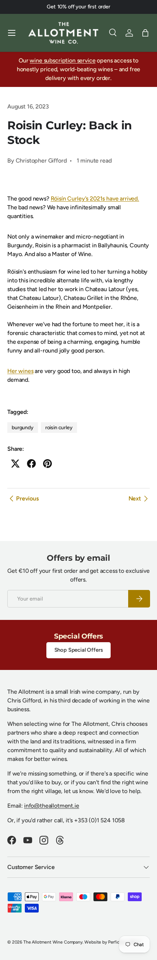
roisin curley (59, 427)
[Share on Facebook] (31, 464)
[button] (145, 33)
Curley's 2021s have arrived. (95, 198)
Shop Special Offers (78, 650)
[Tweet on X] (15, 464)
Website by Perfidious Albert (112, 942)
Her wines (20, 370)
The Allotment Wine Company (53, 942)
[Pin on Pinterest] (47, 464)
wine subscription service (62, 60)
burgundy (23, 427)
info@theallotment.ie (51, 805)
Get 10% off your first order (78, 6)
